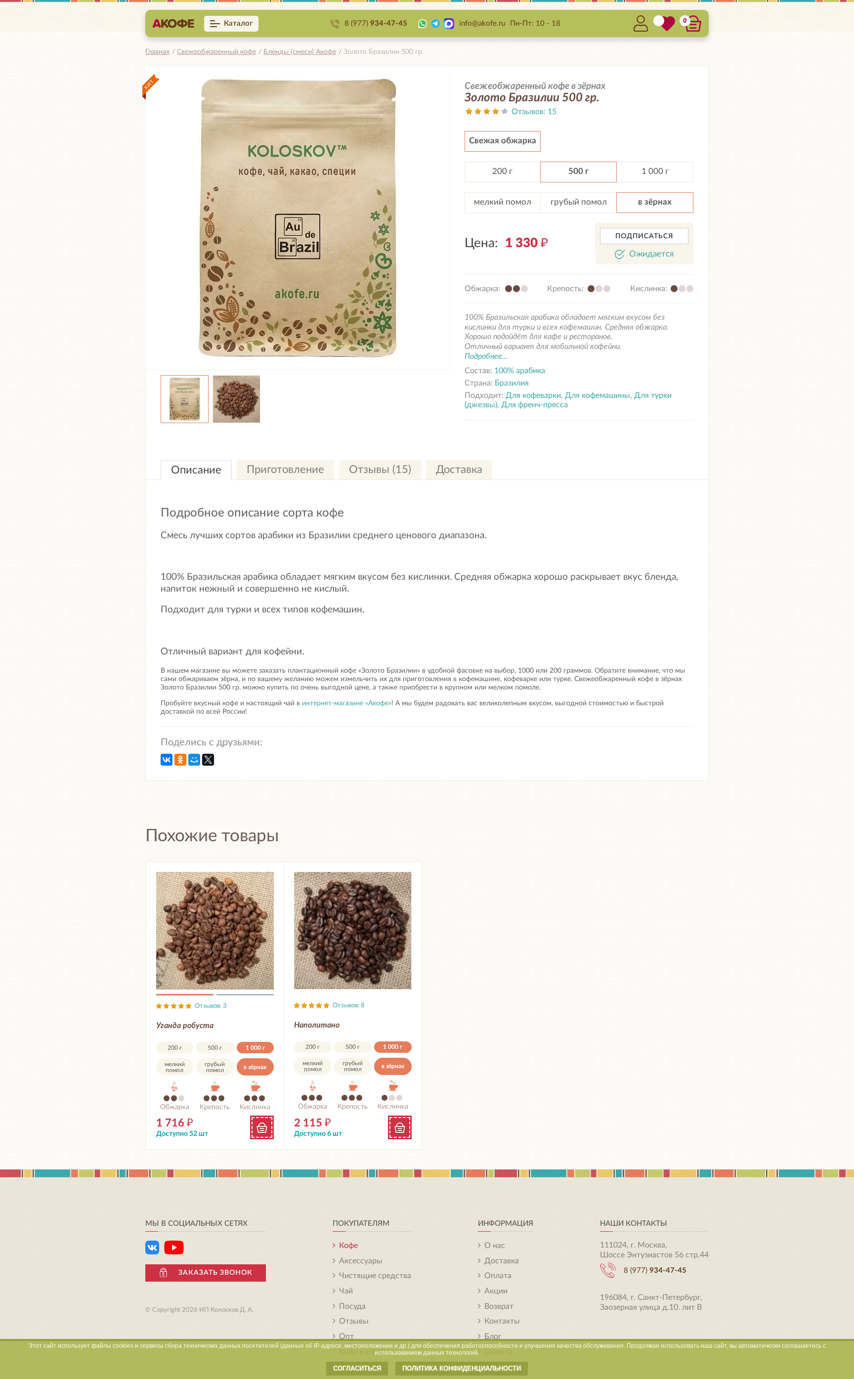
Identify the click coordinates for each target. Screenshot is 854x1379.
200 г (502, 171)
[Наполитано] (353, 931)
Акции (496, 1291)
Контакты (502, 1321)
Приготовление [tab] (285, 469)
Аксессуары (361, 1261)
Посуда (352, 1306)
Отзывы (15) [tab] (380, 469)
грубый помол (579, 202)
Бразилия (512, 383)
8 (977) (375, 23)
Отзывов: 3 (211, 1006)
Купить (262, 1127)
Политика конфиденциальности (461, 1368)
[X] (208, 760)
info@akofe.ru (482, 23)
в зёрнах (655, 202)
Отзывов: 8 (349, 1005)
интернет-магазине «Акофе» (346, 703)
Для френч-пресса (534, 405)
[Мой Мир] (194, 760)
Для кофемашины (597, 395)
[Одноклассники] (180, 760)
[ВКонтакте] (166, 760)
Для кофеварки (533, 395)
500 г (578, 171)
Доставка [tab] (459, 469)
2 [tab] (245, 996)
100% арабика (519, 371)
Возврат (498, 1306)
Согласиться (357, 1368)
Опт (346, 1336)
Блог (493, 1336)
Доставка (501, 1261)
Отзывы (354, 1321)
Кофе (348, 1246)
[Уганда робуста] (215, 931)
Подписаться (644, 236)
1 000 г (655, 171)
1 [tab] (185, 996)
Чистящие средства (375, 1276)
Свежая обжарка (502, 140)
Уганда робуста (185, 1026)
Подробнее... (486, 356)
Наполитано (317, 1025)
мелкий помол (502, 202)
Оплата (498, 1276)
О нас (494, 1246)
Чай (346, 1291)
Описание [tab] (196, 470)
